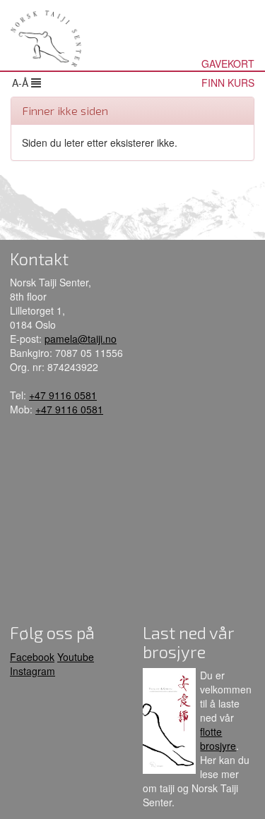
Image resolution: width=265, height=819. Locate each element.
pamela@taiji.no (81, 339)
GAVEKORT (227, 63)
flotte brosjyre (218, 738)
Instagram (32, 671)
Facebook (32, 657)
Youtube (75, 657)
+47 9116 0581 (63, 395)
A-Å (21, 82)
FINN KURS (227, 82)
